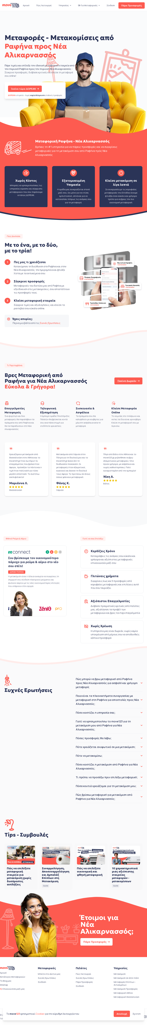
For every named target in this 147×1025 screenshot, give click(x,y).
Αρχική (26, 5)
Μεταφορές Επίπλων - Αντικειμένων (125, 983)
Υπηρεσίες (64, 5)
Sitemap (4, 984)
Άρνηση (137, 1013)
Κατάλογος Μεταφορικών (12, 976)
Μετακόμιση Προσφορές (126, 989)
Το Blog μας (5, 980)
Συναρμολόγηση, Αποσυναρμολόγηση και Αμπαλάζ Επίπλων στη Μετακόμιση (55, 875)
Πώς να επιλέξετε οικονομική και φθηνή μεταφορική (89, 871)
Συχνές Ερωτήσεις (50, 323)
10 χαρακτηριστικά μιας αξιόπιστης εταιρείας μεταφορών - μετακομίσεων (125, 875)
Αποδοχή (122, 1013)
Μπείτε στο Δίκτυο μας (49, 974)
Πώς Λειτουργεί (44, 5)
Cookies (40, 1013)
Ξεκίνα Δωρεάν (126, 381)
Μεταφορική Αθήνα (123, 993)
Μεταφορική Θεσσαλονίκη (126, 997)
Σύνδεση (111, 5)
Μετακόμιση (120, 974)
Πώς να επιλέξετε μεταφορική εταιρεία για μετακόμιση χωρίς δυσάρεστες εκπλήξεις (19, 876)
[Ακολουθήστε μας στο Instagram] (145, 1017)
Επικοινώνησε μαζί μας (14, 989)
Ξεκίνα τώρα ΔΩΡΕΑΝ (23, 88)
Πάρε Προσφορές (131, 5)
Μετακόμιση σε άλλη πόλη (126, 978)
